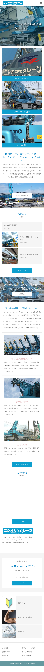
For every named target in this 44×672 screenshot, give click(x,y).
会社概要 (5, 648)
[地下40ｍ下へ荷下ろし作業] (10, 256)
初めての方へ (6, 652)
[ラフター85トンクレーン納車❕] (10, 239)
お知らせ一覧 (22, 270)
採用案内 (22, 294)
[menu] (41, 3)
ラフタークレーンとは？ (22, 112)
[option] (22, 26)
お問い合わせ (26, 655)
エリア (22, 583)
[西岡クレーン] (12, 3)
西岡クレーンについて (22, 79)
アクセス (22, 521)
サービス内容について (22, 464)
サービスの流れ (22, 145)
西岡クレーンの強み (22, 195)
